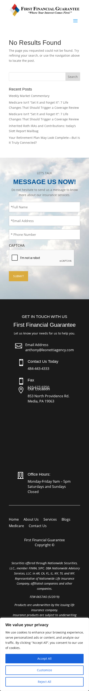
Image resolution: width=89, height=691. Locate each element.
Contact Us (38, 526)
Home (14, 520)
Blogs (66, 520)
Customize (44, 670)
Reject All (44, 682)
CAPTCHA (17, 245)
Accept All (44, 658)
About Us (31, 520)
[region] (44, 654)
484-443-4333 (38, 368)
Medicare (16, 526)
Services (50, 520)
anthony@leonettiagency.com (49, 350)
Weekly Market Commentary (29, 96)
